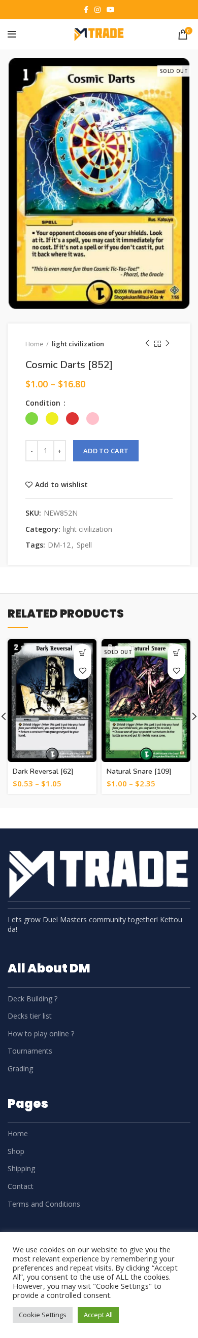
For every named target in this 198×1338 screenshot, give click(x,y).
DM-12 (59, 545)
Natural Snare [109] (139, 771)
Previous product (147, 344)
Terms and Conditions (44, 1204)
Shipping (21, 1168)
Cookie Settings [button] (43, 1314)
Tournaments (30, 1051)
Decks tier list (30, 1016)
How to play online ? (41, 1033)
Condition (43, 403)
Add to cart (105, 450)
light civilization (78, 343)
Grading (20, 1068)
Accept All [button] (98, 1314)
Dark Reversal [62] (43, 771)
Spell (84, 545)
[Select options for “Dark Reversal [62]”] (82, 653)
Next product (167, 344)
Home (34, 343)
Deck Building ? (32, 998)
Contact (21, 1186)
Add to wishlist (61, 484)
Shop (16, 1151)
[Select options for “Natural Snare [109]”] (176, 653)
